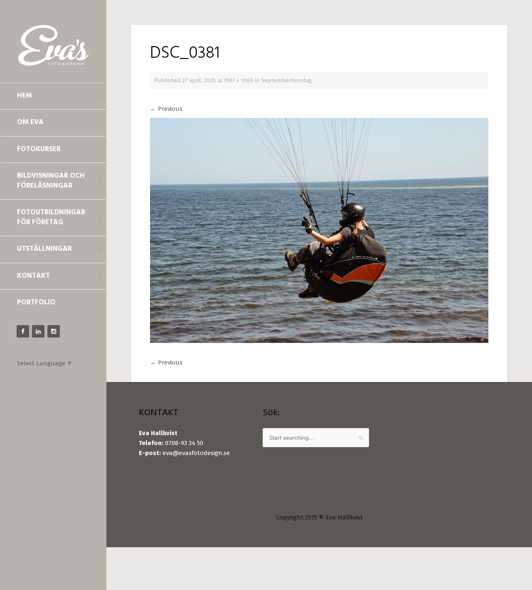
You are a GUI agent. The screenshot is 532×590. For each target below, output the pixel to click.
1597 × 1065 (238, 80)
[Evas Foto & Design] (53, 45)
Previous (166, 109)
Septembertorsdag (286, 80)
